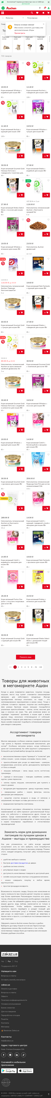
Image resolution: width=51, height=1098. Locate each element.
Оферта (4, 996)
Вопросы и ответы (8, 976)
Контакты (5, 1023)
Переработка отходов (10, 1015)
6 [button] (31, 667)
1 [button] (15, 667)
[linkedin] (16, 1054)
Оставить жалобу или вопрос (13, 980)
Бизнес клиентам (8, 1008)
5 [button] (28, 667)
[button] (40, 8)
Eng (16, 961)
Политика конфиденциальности (14, 1000)
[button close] (48, 2)
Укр (2, 961)
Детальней (26, 4)
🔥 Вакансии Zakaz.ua (10, 1030)
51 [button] (36, 667)
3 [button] (21, 667)
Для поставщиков (8, 1011)
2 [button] (18, 667)
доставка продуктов (19, 863)
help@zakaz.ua (7, 1041)
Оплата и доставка (9, 989)
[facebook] (3, 1054)
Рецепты (4, 1019)
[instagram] (10, 1054)
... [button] (33, 667)
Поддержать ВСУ (8, 966)
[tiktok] (23, 1054)
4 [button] (25, 667)
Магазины (5, 1027)
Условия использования (11, 1004)
